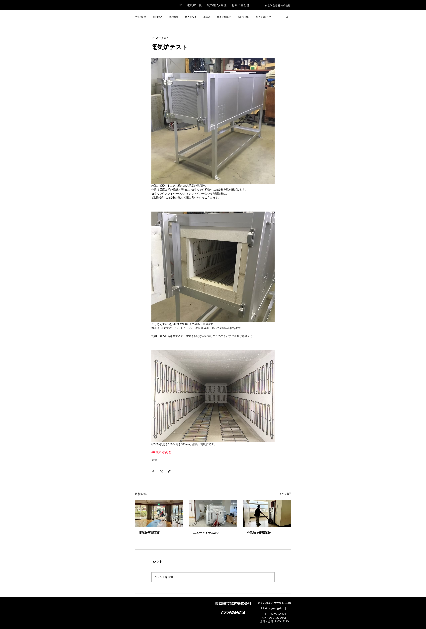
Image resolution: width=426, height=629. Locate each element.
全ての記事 (140, 16)
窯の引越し (243, 16)
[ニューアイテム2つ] (213, 513)
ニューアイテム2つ (206, 532)
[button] (194, 4)
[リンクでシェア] (169, 471)
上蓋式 (206, 16)
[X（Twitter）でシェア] (161, 471)
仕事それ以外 (224, 16)
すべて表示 (285, 493)
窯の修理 (173, 16)
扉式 (154, 460)
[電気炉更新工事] (159, 513)
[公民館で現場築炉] (267, 513)
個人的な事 (191, 16)
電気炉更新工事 (149, 532)
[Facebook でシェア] (153, 471)
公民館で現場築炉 (259, 532)
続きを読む (262, 16)
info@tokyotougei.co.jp (274, 608)
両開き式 (157, 16)
